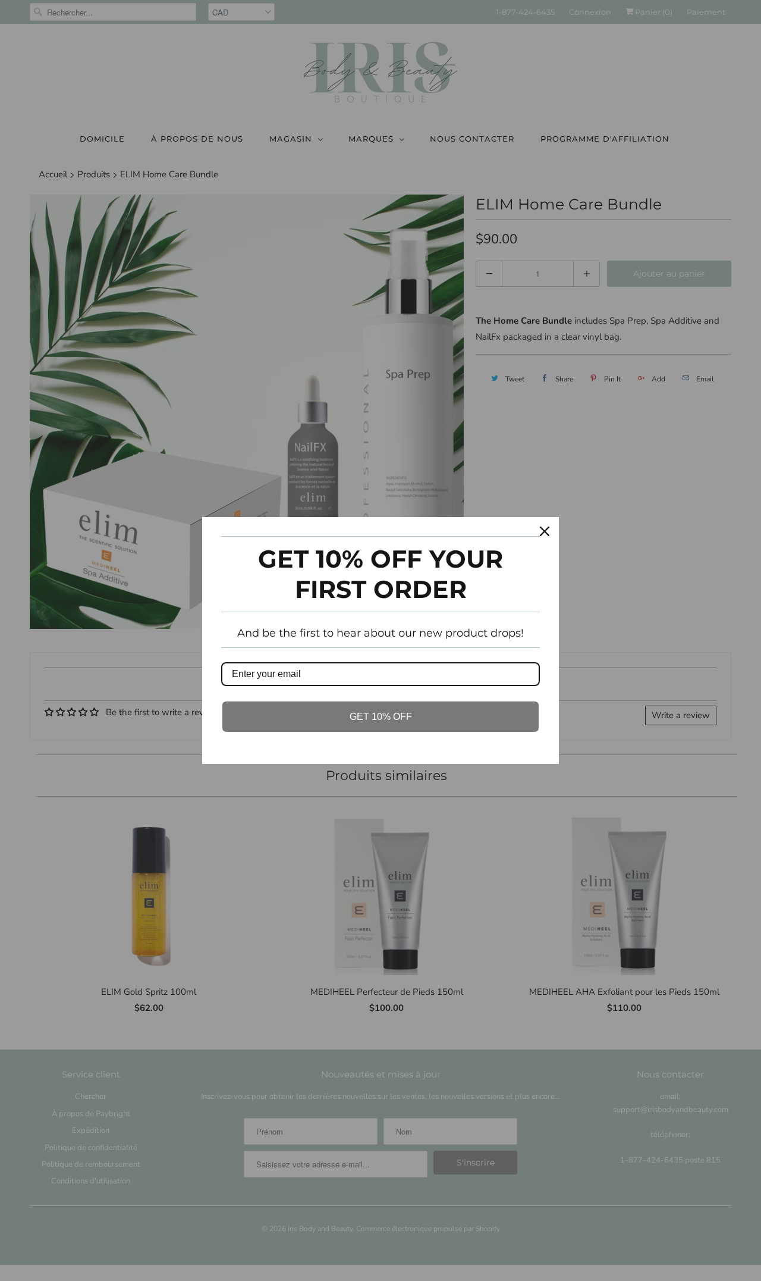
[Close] (544, 531)
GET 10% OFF (381, 717)
